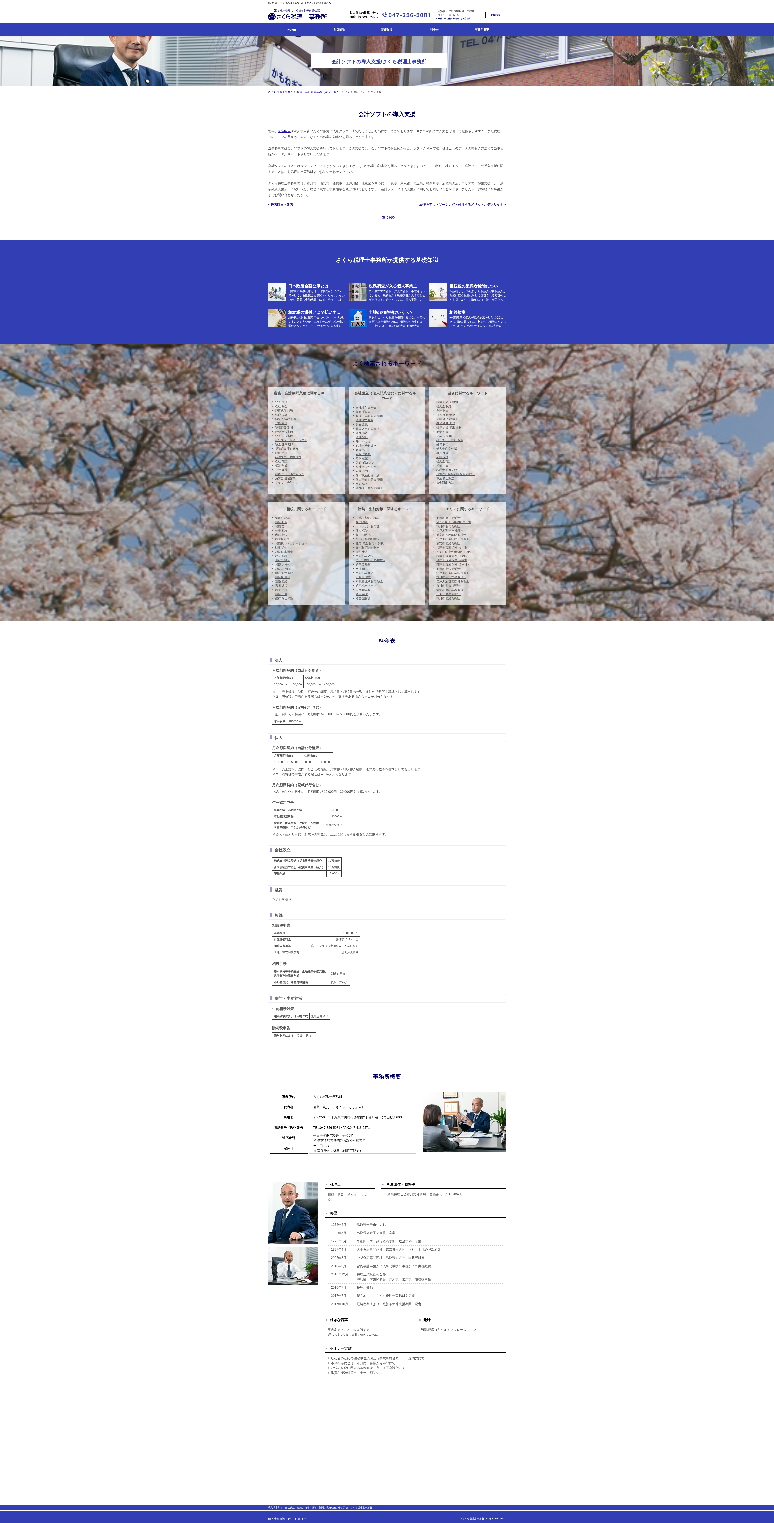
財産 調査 (281, 547)
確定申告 (284, 131)
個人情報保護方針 (279, 1518)
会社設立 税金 (364, 420)
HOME (291, 29)
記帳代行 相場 (284, 410)
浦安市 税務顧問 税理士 (451, 534)
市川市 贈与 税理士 (448, 526)
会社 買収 (362, 433)
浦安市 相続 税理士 (448, 543)
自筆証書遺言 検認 (367, 518)
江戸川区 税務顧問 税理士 (452, 581)
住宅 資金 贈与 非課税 (370, 543)
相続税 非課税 (284, 551)
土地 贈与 (362, 568)
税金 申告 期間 (284, 431)
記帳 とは (281, 453)
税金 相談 (281, 556)
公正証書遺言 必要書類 (370, 560)
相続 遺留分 (282, 564)
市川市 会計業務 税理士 (451, 577)
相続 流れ (281, 590)
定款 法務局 (363, 454)
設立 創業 (362, 424)
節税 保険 (362, 530)
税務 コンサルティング (289, 474)
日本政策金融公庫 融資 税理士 (455, 474)
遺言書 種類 (363, 564)
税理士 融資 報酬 (447, 402)
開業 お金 (442, 431)
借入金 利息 (443, 406)
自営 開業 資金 (445, 414)
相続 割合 (281, 522)
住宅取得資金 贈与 (367, 547)
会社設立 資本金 (366, 407)
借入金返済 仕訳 (446, 448)
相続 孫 (279, 526)
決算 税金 (281, 402)
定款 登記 (362, 458)
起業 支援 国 (444, 436)
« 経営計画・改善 (280, 204)
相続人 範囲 (282, 568)
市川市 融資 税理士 (448, 585)
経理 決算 (281, 414)
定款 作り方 (363, 450)
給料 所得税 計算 (285, 419)
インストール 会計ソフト (291, 440)
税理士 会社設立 (366, 445)
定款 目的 (362, 471)
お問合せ (495, 15)
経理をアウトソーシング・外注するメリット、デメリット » (462, 204)
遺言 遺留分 (363, 598)
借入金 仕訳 (443, 461)
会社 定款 (362, 437)
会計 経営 (281, 469)
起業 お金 (442, 465)
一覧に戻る (387, 217)
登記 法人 (362, 483)
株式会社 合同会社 (367, 428)
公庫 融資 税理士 (447, 419)
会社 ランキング (366, 466)
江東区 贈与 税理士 (448, 594)
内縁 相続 (281, 534)
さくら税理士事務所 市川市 (453, 522)
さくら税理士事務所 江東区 (453, 551)
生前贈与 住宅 (364, 573)
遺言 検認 (362, 594)
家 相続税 (281, 585)
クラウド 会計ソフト (288, 482)
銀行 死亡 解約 (284, 573)
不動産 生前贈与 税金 (369, 581)
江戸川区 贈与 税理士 (449, 530)
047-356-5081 (410, 15)
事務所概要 (482, 29)
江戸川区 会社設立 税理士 (452, 539)
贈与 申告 (362, 551)
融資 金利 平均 (445, 423)
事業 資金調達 (445, 478)
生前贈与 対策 (364, 556)
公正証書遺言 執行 (367, 539)
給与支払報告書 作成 (288, 457)
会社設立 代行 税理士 (369, 488)
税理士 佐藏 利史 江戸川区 (453, 564)
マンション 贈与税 (367, 526)
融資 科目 (442, 444)
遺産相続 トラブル (367, 585)
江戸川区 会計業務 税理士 (452, 573)
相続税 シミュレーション (291, 543)
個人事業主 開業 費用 (369, 479)
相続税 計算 (282, 539)
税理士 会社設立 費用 (369, 416)
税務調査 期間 (284, 427)
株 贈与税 (362, 522)
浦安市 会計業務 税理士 (451, 590)
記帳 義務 (281, 423)
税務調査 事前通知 (287, 448)
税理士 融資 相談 (447, 469)
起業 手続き (363, 411)
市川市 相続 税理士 (448, 598)
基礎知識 (386, 29)
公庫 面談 (442, 457)
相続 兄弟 (281, 594)
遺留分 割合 (282, 560)
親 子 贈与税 (363, 534)
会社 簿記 (281, 461)
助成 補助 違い (365, 462)
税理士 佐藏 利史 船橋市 (451, 560)
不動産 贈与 (363, 577)
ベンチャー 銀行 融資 (449, 440)
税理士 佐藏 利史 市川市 (451, 547)
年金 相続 (281, 530)
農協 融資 (442, 410)
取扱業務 (339, 29)
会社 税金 (281, 406)
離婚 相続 (281, 581)
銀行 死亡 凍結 (284, 598)
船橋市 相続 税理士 (448, 568)
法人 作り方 (363, 441)
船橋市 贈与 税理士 (448, 518)
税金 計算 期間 (284, 444)
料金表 (434, 29)
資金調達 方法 (445, 482)
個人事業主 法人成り (369, 475)
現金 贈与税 (363, 590)
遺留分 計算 (282, 518)
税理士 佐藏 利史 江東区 (451, 556)
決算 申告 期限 (284, 436)
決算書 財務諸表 (285, 478)
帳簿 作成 (281, 465)
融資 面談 (442, 453)
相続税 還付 (282, 577)
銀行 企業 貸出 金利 (448, 427)
